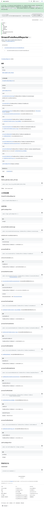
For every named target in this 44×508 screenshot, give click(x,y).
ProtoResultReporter (10, 41)
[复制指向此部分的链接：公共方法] (7, 206)
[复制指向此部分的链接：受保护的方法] (10, 463)
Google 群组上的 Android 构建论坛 (21, 496)
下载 (2, 491)
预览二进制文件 (4, 493)
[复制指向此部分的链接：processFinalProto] (11, 249)
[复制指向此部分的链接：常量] (5, 176)
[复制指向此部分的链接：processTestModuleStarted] (16, 368)
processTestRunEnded (6, 149)
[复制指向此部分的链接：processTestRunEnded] (13, 390)
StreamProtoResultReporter (8, 80)
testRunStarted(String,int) (9, 158)
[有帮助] (40, 20)
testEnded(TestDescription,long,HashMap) (12, 121)
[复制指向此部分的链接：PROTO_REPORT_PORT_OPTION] (19, 180)
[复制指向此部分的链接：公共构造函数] (10, 193)
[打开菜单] (2, 1)
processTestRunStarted (7, 156)
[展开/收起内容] (5, 23)
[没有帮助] (42, 20)
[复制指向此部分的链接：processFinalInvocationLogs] (16, 227)
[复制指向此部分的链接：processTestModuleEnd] (14, 346)
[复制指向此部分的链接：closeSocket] (8, 466)
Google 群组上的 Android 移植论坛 (21, 498)
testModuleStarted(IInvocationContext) (11, 143)
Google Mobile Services (34, 493)
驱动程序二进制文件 (4, 496)
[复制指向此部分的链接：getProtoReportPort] (13, 209)
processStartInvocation (7, 110)
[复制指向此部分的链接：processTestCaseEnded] (14, 301)
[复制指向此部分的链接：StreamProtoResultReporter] (16, 196)
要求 (2, 490)
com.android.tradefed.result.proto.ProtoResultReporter (14, 47)
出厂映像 (2, 495)
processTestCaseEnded (7, 119)
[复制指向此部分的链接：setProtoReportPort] (12, 442)
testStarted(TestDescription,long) (10, 128)
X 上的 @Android (18, 488)
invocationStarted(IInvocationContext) (11, 113)
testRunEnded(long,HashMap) (21, 150)
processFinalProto (6, 103)
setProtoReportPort (6, 163)
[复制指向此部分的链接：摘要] (5, 63)
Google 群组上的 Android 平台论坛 (21, 495)
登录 (42, 1)
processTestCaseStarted (7, 126)
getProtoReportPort (6, 90)
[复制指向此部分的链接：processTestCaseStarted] (15, 323)
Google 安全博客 (18, 493)
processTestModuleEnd (7, 134)
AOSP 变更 (5, 9)
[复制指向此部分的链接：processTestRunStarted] (14, 420)
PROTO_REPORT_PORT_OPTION (8, 72)
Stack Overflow (32, 495)
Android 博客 (18, 491)
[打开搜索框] (29, 1)
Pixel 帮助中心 (32, 490)
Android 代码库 (3, 488)
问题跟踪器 (32, 496)
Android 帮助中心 (33, 488)
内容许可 (11, 481)
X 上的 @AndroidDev (19, 490)
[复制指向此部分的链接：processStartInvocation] (14, 271)
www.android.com (33, 491)
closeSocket (9, 171)
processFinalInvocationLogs (8, 96)
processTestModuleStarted (7, 141)
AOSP (2, 19)
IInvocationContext (13, 276)
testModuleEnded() (7, 136)
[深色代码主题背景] (42, 183)
